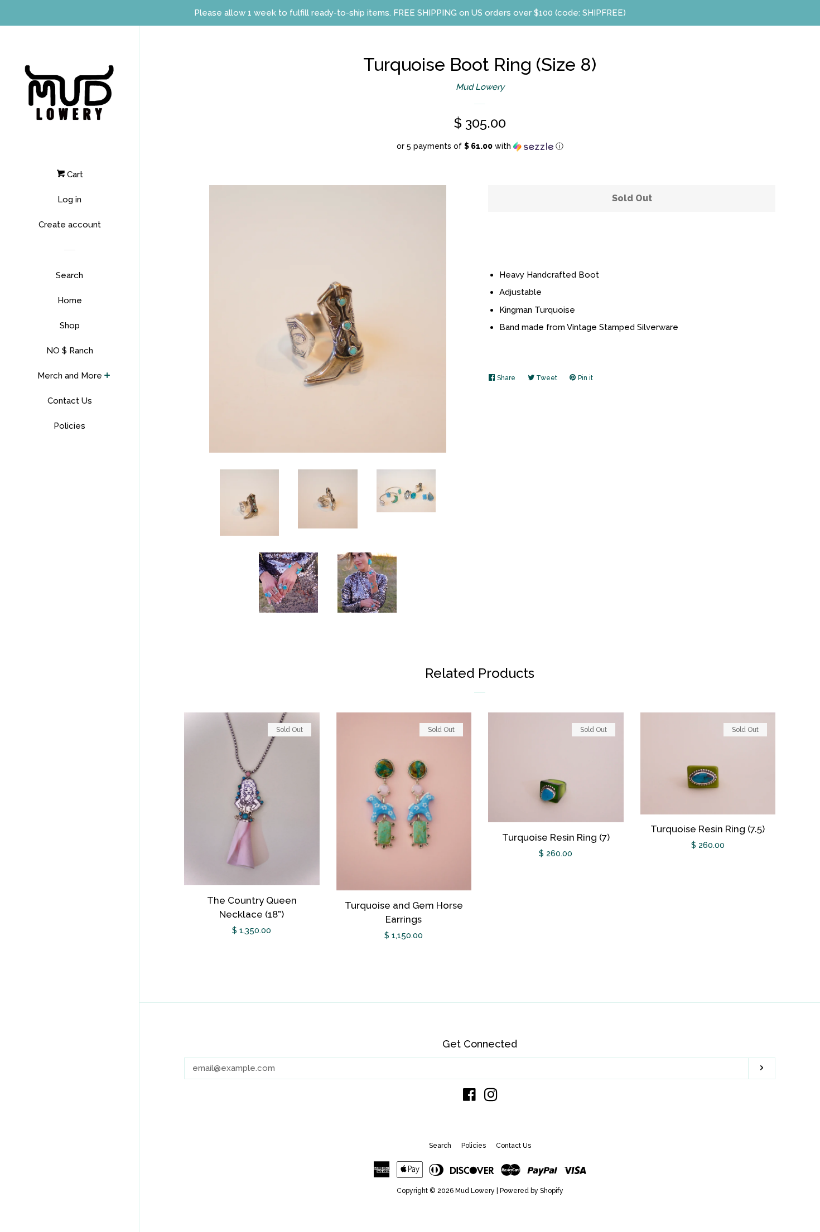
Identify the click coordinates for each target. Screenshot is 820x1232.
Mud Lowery (480, 87)
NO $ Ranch (69, 351)
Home (69, 300)
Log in (69, 200)
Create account (69, 225)
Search (69, 275)
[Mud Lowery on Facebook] (469, 1097)
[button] (479, 146)
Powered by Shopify (531, 1191)
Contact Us (69, 401)
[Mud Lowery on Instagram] (491, 1097)
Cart (74, 174)
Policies (69, 426)
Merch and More (69, 376)
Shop (70, 326)
